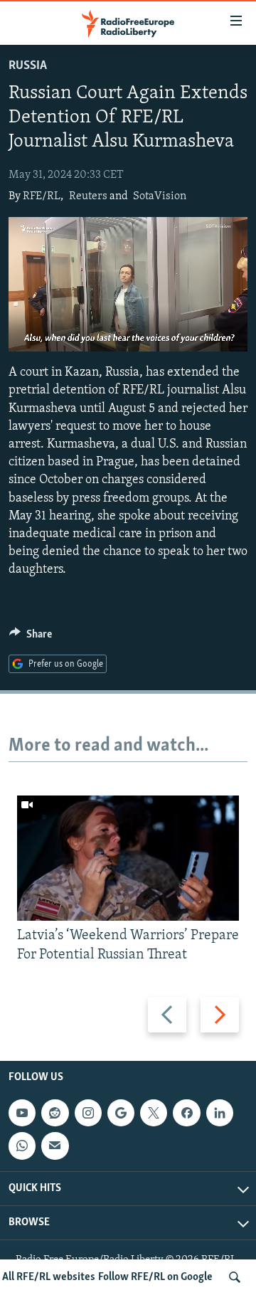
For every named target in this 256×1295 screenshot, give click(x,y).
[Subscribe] (54, 1145)
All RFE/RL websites (48, 1277)
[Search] (234, 1277)
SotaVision (159, 196)
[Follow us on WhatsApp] (22, 1145)
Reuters (88, 196)
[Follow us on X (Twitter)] (153, 1112)
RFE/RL (41, 196)
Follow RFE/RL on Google (155, 1277)
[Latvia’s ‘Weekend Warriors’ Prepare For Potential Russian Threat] (128, 858)
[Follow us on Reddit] (54, 1112)
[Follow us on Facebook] (186, 1112)
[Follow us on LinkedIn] (219, 1112)
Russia (28, 66)
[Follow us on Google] (120, 1112)
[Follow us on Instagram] (88, 1112)
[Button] (30, 637)
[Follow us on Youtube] (22, 1112)
